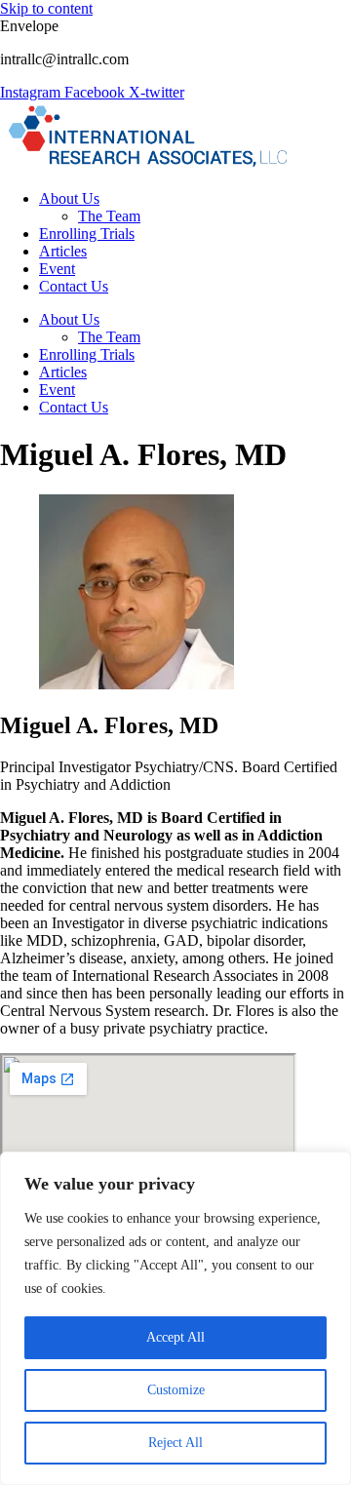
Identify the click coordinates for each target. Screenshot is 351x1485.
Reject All (175, 1442)
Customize (176, 1390)
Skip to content (46, 8)
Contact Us (73, 286)
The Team (109, 216)
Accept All (175, 1337)
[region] (175, 1318)
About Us (69, 198)
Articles (63, 251)
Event (57, 268)
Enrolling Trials (87, 233)
